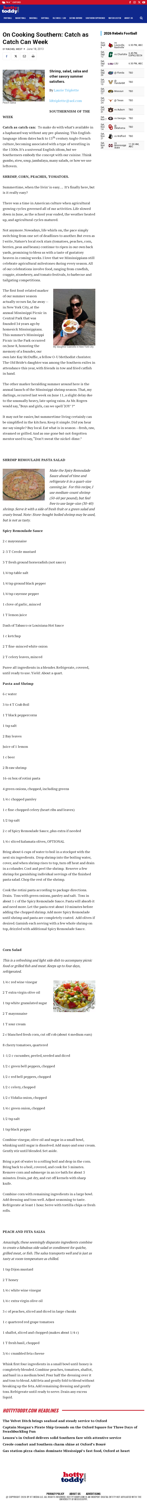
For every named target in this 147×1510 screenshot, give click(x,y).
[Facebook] (130, 2)
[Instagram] (134, 2)
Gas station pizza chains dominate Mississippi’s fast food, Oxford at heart (66, 1450)
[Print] (33, 56)
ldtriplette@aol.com (65, 100)
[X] (15, 56)
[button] (141, 18)
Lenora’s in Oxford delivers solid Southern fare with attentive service (62, 1437)
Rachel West (14, 49)
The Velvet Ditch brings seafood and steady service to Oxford (55, 1420)
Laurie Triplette (66, 90)
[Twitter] (139, 2)
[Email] (24, 56)
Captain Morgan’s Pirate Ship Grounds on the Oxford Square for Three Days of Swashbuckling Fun (70, 1429)
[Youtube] (143, 2)
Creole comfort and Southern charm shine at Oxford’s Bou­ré (54, 1444)
